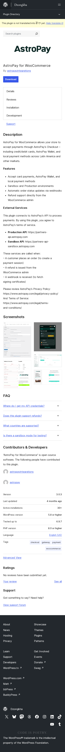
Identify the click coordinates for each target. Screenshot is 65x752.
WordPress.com (14, 678)
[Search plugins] (36, 34)
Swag (39, 668)
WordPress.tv (12, 668)
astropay (15, 482)
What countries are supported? (21, 425)
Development (14, 115)
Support (10, 123)
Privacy (7, 641)
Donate (40, 662)
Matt (7, 683)
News (6, 630)
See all (58, 581)
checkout (35, 542)
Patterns (39, 641)
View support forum (14, 605)
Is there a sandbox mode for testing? (25, 435)
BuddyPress (11, 694)
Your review (10, 581)
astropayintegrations (19, 70)
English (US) (55, 535)
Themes (38, 630)
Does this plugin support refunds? (22, 415)
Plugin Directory (11, 14)
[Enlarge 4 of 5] (57, 358)
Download (10, 79)
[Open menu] (60, 4)
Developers (9, 662)
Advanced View (12, 557)
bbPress (9, 689)
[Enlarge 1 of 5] (27, 326)
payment (56, 542)
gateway (46, 542)
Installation (12, 107)
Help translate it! (54, 23)
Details (10, 91)
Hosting (7, 635)
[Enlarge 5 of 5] (57, 373)
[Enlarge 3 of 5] (57, 326)
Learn (6, 651)
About (6, 624)
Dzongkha (17, 709)
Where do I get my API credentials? (23, 405)
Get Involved (41, 651)
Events (38, 656)
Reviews (11, 99)
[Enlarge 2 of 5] (27, 364)
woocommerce (53, 548)
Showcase (40, 624)
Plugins (38, 635)
